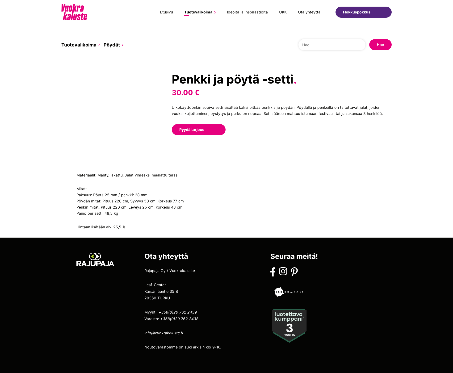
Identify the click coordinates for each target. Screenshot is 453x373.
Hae (380, 44)
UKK (283, 12)
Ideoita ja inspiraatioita (247, 12)
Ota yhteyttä (309, 12)
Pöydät (112, 44)
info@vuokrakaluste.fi (163, 333)
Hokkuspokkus (356, 12)
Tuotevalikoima (198, 12)
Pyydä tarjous (191, 129)
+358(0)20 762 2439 (178, 312)
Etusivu (166, 12)
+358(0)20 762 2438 (179, 318)
